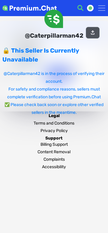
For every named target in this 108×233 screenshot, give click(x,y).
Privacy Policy (54, 130)
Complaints (54, 159)
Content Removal (54, 151)
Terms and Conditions (54, 123)
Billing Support (54, 144)
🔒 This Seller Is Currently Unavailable (40, 55)
